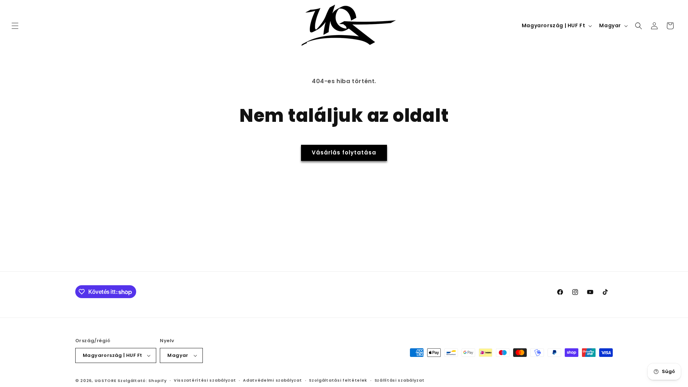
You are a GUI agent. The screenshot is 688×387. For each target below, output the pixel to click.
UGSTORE (105, 380)
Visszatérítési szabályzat (205, 380)
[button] (15, 26)
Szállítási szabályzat (399, 380)
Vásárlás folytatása (344, 152)
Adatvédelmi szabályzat (272, 380)
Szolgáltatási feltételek (338, 380)
